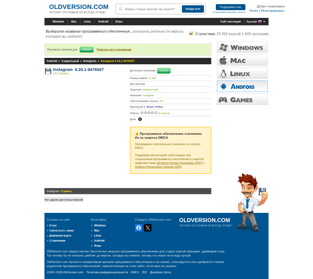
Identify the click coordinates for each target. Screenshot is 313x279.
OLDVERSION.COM (78, 6)
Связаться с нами (61, 230)
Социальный (70, 61)
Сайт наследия (230, 21)
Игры (119, 21)
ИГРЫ (242, 99)
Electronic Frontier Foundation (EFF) (179, 163)
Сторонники (57, 240)
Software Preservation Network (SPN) (158, 167)
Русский (252, 21)
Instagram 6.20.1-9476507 (78, 69)
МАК (242, 60)
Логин (253, 10)
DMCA (135, 272)
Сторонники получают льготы (229, 12)
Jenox (167, 272)
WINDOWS (242, 47)
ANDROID (242, 86)
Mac (74, 21)
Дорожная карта (60, 235)
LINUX (242, 73)
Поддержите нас (231, 7)
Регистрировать (272, 10)
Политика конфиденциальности (107, 272)
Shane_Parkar (154, 106)
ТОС (144, 272)
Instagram (89, 61)
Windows (58, 21)
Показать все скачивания (114, 49)
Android (103, 21)
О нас (53, 225)
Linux (87, 21)
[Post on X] (140, 119)
